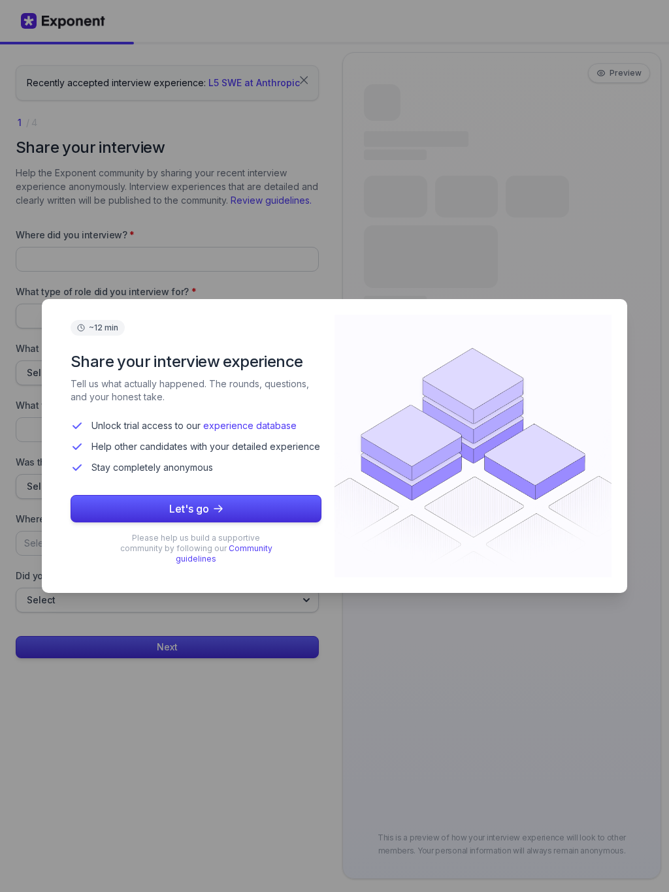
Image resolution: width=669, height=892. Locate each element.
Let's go (189, 508)
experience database (250, 425)
